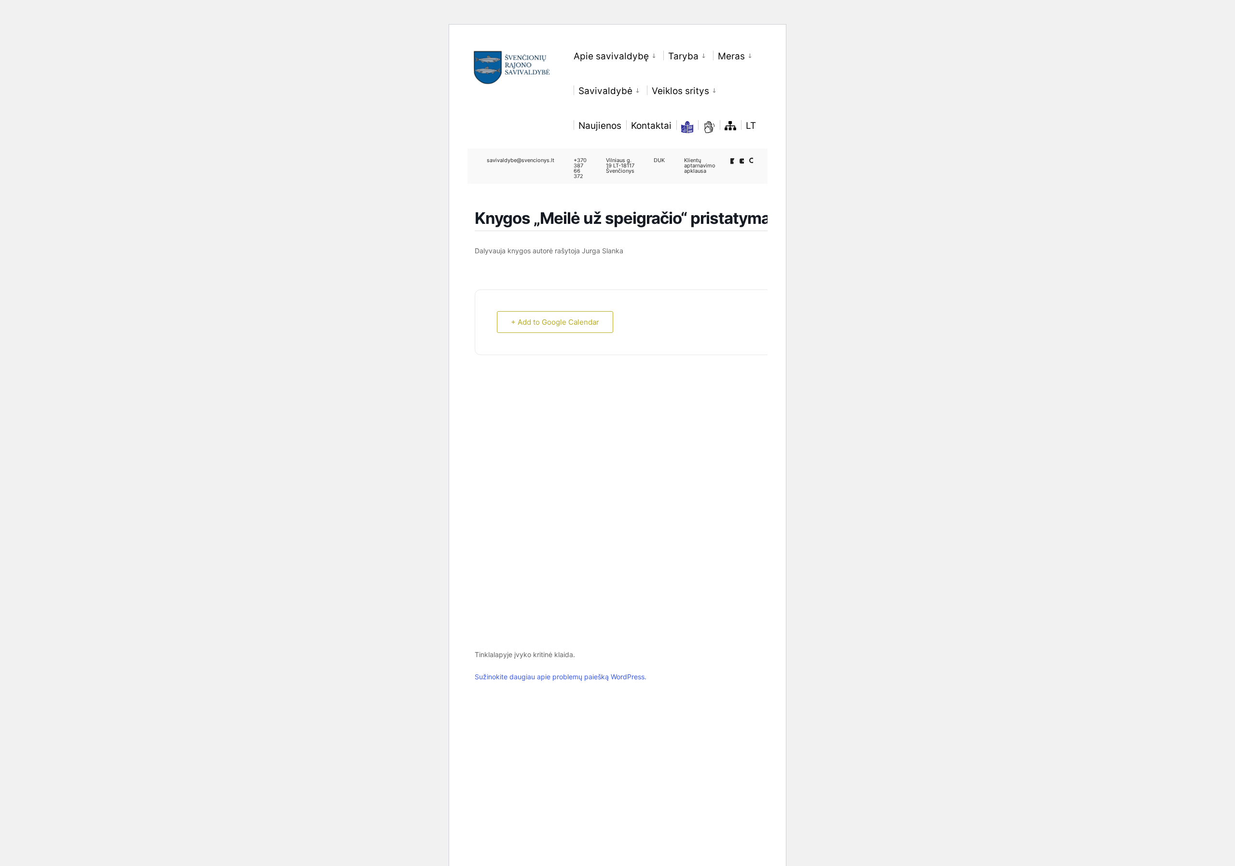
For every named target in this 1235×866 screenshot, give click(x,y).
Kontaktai (651, 125)
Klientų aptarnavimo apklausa (699, 165)
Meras (731, 56)
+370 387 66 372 (580, 168)
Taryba (683, 56)
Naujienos (599, 125)
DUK (659, 160)
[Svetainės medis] (730, 125)
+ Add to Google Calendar (555, 322)
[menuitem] (618, 54)
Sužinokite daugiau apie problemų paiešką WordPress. (560, 677)
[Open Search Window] (752, 160)
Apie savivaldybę (611, 56)
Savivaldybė (605, 90)
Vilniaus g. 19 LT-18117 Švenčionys (620, 165)
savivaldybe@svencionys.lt (520, 160)
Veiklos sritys (680, 90)
